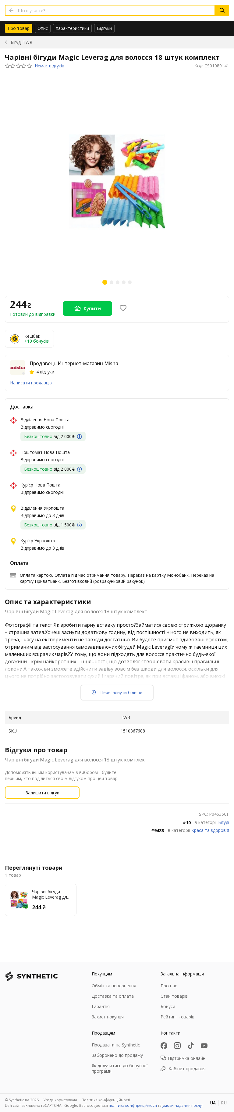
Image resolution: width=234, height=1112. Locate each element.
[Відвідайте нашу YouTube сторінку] (204, 1045)
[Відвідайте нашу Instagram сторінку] (177, 1045)
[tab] (18, 28)
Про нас (169, 986)
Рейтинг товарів (177, 1017)
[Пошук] (222, 10)
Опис (42, 28)
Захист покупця (108, 1017)
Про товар (19, 28)
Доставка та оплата (113, 996)
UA (213, 1103)
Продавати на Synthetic (116, 1045)
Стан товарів (174, 996)
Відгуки (104, 28)
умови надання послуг (182, 1105)
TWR (21, 42)
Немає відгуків (49, 65)
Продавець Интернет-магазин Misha (74, 363)
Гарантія (101, 1006)
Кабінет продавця (187, 1068)
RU (224, 1103)
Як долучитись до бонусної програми (120, 1068)
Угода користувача (60, 1100)
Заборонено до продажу (117, 1055)
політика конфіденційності (133, 1105)
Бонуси (168, 1006)
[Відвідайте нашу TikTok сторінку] (190, 1045)
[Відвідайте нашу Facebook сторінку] (164, 1045)
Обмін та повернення (114, 986)
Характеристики (72, 28)
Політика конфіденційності (106, 1100)
